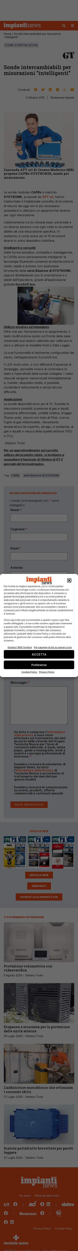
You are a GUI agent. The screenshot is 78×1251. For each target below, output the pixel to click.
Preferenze (39, 665)
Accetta (39, 654)
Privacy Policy (47, 672)
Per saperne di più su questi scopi (53, 647)
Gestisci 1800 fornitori (20, 647)
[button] (69, 580)
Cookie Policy (29, 672)
